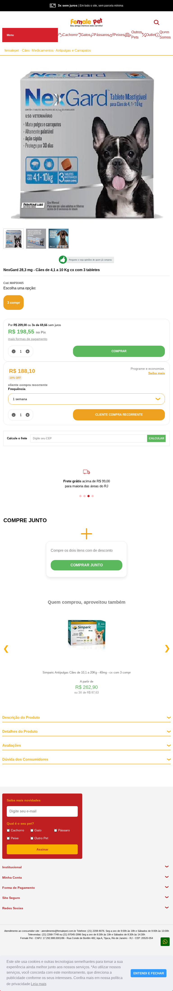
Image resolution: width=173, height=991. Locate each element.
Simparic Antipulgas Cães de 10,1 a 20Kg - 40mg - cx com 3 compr (87, 672)
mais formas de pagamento (27, 339)
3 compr (13, 302)
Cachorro (69, 35)
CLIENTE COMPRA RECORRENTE (119, 414)
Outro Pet (41, 838)
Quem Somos (165, 34)
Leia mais (38, 984)
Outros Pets (136, 34)
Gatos (85, 35)
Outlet (150, 35)
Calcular (156, 438)
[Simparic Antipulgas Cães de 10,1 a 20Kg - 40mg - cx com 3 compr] (86, 633)
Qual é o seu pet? (20, 823)
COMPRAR (119, 351)
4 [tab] (92, 496)
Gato (37, 830)
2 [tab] (84, 496)
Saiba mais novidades (24, 800)
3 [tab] (88, 496)
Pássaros (101, 35)
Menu (10, 35)
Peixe (15, 838)
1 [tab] (80, 496)
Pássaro (64, 830)
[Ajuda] (165, 941)
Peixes (119, 35)
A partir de (86, 687)
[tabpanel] (86, 478)
